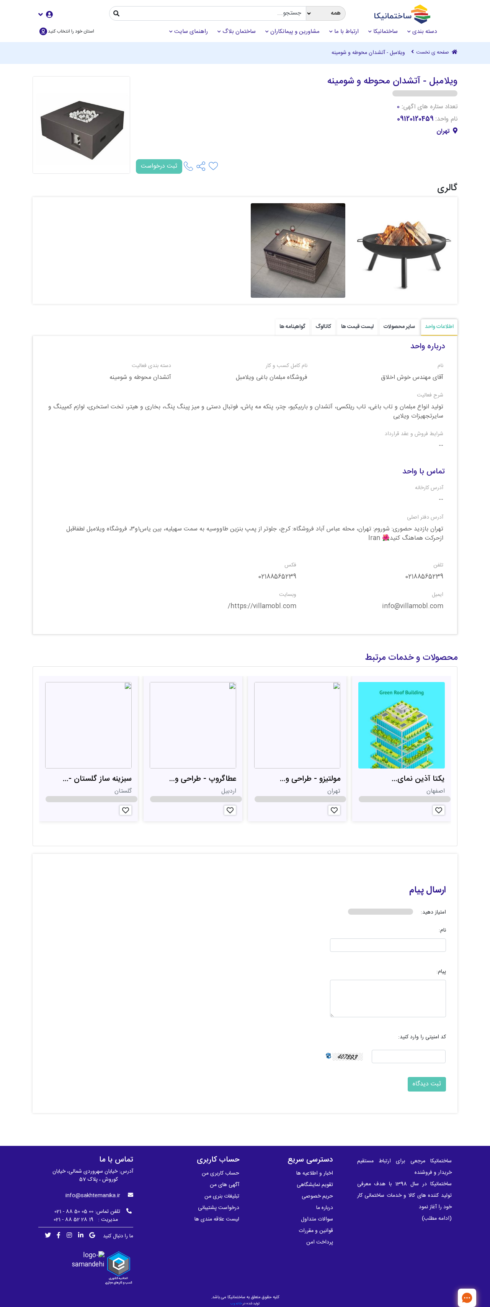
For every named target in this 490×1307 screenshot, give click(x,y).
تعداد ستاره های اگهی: (429, 107)
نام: (442, 931)
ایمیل (437, 595)
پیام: (441, 972)
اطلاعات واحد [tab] (439, 326)
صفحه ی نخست (433, 53)
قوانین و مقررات (316, 1230)
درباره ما (324, 1207)
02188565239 (424, 577)
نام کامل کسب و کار (286, 366)
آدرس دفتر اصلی (425, 518)
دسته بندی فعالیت (151, 366)
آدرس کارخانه (429, 488)
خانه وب (236, 1303)
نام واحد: (446, 119)
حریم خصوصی (317, 1196)
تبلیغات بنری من (221, 1196)
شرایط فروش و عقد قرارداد (414, 434)
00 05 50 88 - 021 (73, 1211)
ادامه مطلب (436, 1218)
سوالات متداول (317, 1219)
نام (440, 366)
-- (441, 445)
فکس (290, 565)
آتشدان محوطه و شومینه (140, 377)
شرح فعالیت (430, 396)
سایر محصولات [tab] (399, 326)
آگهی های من (224, 1185)
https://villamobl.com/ (262, 606)
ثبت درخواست (159, 166)
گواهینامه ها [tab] (292, 326)
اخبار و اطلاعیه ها (314, 1173)
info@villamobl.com (412, 606)
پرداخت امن (319, 1242)
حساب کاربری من (220, 1173)
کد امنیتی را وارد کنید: (422, 1037)
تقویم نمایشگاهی (315, 1185)
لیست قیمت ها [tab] (357, 326)
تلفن (438, 565)
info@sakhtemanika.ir (92, 1195)
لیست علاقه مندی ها (216, 1219)
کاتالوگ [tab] (323, 326)
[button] (45, 14)
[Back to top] (442, 1297)
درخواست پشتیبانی (218, 1207)
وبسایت (287, 595)
